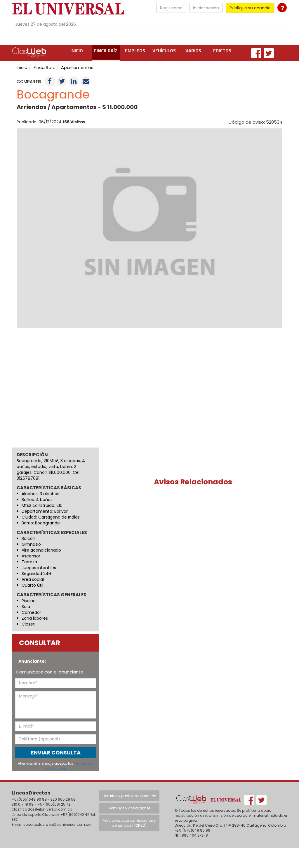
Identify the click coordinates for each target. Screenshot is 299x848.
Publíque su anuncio (250, 8)
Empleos (135, 50)
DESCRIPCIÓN (32, 455)
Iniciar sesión (206, 8)
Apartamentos (77, 67)
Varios (193, 50)
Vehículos (164, 50)
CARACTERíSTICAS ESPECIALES (52, 532)
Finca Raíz (105, 50)
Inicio (76, 50)
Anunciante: (32, 661)
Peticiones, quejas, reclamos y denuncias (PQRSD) (129, 823)
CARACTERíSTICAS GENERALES (51, 595)
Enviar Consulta (56, 752)
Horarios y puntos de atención (129, 795)
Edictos (222, 50)
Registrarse (171, 8)
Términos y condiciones (129, 808)
